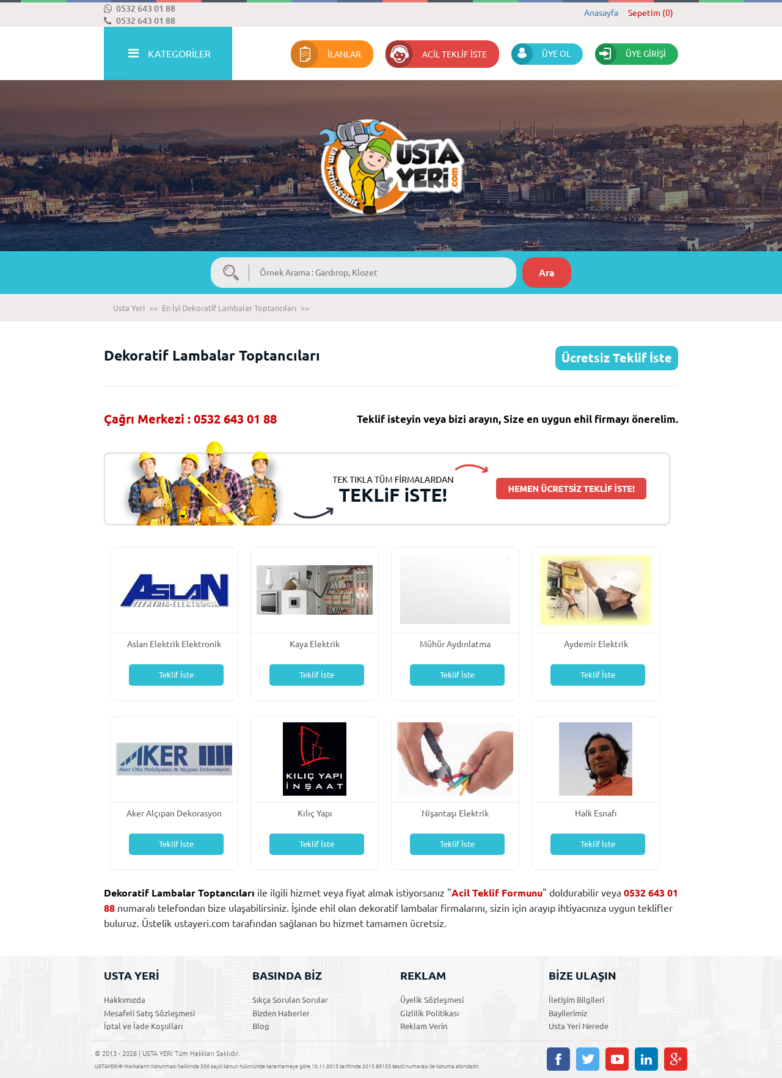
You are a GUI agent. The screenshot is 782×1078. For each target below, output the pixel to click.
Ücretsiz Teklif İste (616, 358)
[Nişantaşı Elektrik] (455, 758)
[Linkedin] (646, 1059)
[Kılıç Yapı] (314, 758)
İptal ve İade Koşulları (143, 1026)
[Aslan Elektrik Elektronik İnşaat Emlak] (174, 589)
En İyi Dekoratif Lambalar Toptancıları (229, 308)
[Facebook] (558, 1059)
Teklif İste (176, 674)
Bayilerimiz (568, 1013)
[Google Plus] (675, 1059)
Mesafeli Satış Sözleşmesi (149, 1013)
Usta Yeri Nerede (578, 1026)
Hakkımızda (124, 1000)
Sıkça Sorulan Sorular (290, 1000)
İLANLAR (344, 54)
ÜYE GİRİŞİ (646, 54)
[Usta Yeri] (391, 154)
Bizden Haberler (281, 1013)
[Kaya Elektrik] (315, 589)
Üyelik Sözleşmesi (432, 1000)
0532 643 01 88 (145, 8)
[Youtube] (617, 1059)
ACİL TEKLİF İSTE (454, 54)
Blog (260, 1026)
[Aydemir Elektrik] (596, 589)
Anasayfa (601, 13)
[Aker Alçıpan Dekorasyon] (174, 758)
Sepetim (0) (650, 13)
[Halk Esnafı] (595, 758)
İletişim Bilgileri (576, 1000)
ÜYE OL (556, 54)
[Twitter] (587, 1059)
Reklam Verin (423, 1026)
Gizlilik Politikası (429, 1013)
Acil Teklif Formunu (497, 892)
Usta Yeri (129, 308)
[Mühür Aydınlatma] (455, 589)
